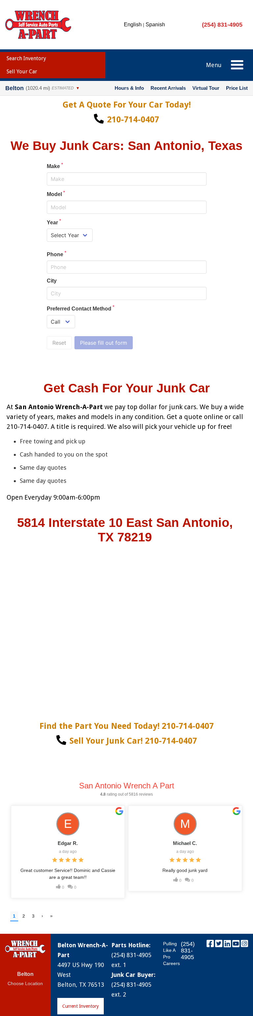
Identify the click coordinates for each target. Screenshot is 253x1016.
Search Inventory (26, 58)
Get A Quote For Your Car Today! (127, 105)
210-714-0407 (133, 119)
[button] (237, 65)
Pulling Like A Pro (170, 950)
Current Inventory (80, 1006)
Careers (171, 963)
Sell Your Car (22, 71)
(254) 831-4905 (222, 24)
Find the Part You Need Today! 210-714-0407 (127, 726)
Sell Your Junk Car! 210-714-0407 (133, 741)
